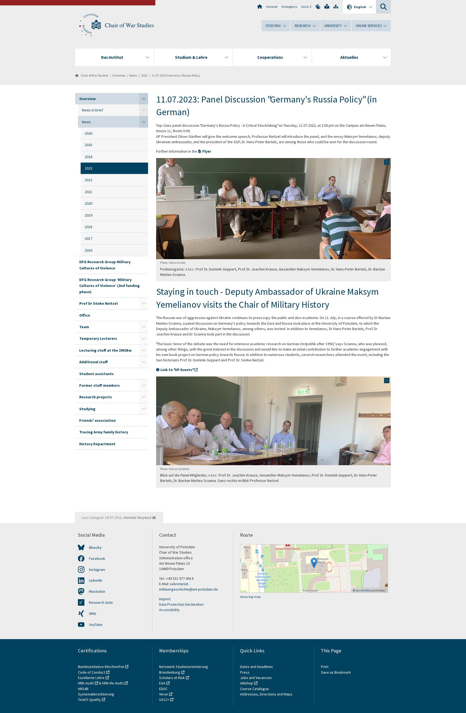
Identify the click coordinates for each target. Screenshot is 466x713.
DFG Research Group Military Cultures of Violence (105, 264)
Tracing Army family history (103, 432)
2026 (88, 133)
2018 (88, 226)
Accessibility (169, 609)
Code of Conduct (91, 672)
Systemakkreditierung (96, 694)
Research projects (95, 397)
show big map (250, 597)
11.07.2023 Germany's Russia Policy (176, 75)
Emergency (289, 7)
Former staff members (99, 385)
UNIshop (246, 683)
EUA (162, 683)
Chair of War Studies (129, 25)
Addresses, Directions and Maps (266, 694)
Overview (118, 75)
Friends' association (97, 420)
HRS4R (83, 688)
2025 (88, 144)
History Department (97, 443)
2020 (88, 203)
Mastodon (97, 591)
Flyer (206, 151)
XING (92, 613)
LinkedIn (95, 580)
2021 (88, 191)
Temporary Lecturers (98, 338)
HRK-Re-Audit (113, 683)
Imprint (164, 599)
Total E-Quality (89, 699)
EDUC (163, 688)
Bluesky (95, 547)
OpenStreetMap (363, 590)
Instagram (97, 569)
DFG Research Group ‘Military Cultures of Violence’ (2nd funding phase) (109, 285)
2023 (144, 75)
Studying (87, 408)
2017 (88, 238)
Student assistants (96, 373)
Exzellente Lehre (91, 677)
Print (324, 666)
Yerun (163, 694)
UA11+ (164, 699)
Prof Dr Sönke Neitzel (98, 303)
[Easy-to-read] (326, 6)
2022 (88, 179)
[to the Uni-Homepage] (90, 25)
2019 (88, 215)
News (133, 75)
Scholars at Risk (172, 677)
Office (84, 315)
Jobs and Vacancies (256, 677)
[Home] (259, 6)
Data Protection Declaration (181, 604)
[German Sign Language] (318, 6)
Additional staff (93, 361)
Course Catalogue (254, 688)
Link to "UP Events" (176, 369)
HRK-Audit (86, 683)
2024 (88, 156)
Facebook (97, 558)
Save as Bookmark (336, 672)
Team (84, 326)
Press (244, 672)
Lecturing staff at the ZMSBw (105, 350)
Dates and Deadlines (256, 666)
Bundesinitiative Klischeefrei (101, 666)
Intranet (271, 7)
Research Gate (101, 602)
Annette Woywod (137, 517)
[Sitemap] (335, 6)
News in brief (92, 110)
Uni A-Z (306, 7)
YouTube (95, 624)
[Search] (383, 6)
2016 (88, 250)
